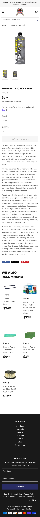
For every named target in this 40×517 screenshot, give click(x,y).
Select (4, 116)
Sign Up (20, 487)
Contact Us (20, 445)
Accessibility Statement (26, 496)
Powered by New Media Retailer (19, 509)
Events (20, 432)
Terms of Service (9, 496)
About (20, 439)
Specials (20, 429)
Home (4, 25)
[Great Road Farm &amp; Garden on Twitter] (29, 501)
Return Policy (29, 494)
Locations (20, 436)
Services (20, 426)
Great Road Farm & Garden (22, 506)
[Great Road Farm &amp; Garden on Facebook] (33, 501)
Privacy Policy (16, 494)
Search (6, 494)
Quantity (5, 127)
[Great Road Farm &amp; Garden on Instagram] (36, 501)
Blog (20, 442)
